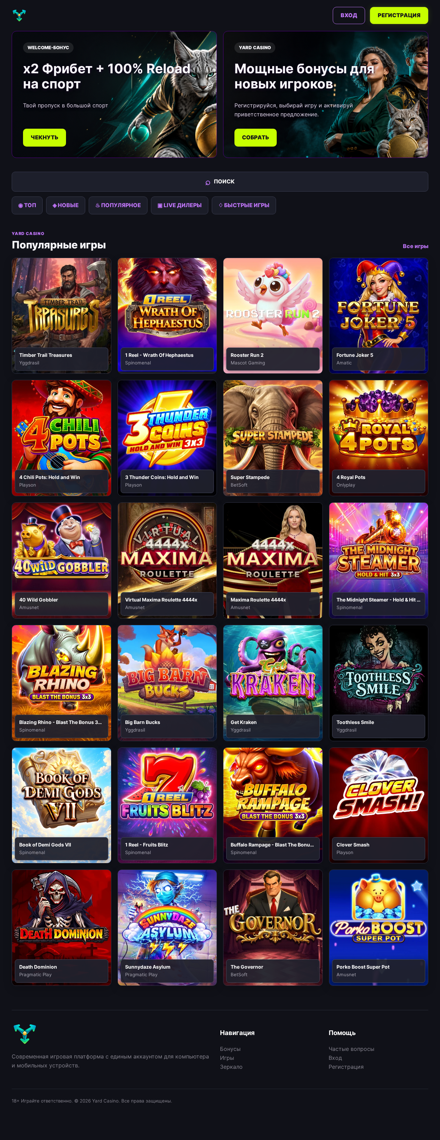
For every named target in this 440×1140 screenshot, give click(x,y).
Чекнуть (44, 137)
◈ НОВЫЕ (66, 205)
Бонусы (230, 1048)
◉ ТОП (27, 205)
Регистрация (399, 15)
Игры (227, 1057)
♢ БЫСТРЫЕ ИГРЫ (244, 205)
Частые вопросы (351, 1048)
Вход (349, 15)
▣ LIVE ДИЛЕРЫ (179, 205)
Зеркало (231, 1066)
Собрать (255, 137)
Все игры (415, 246)
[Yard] (19, 15)
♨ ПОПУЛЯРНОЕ (118, 205)
